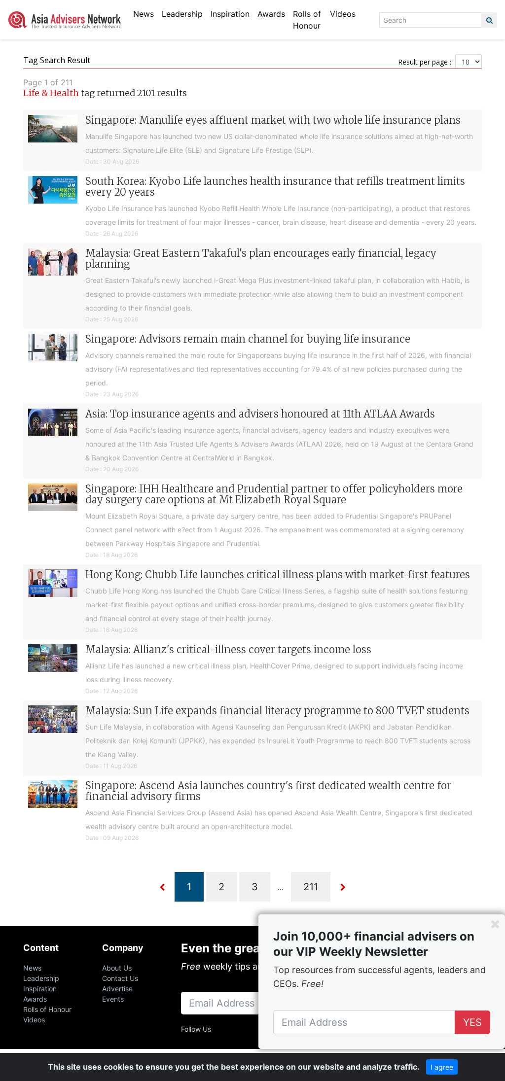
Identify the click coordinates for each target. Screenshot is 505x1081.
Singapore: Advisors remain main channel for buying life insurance (247, 339)
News (143, 14)
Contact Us (120, 978)
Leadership (182, 14)
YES (472, 1022)
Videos (343, 14)
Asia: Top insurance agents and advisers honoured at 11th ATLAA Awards (260, 414)
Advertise (117, 988)
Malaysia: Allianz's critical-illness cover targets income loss (228, 649)
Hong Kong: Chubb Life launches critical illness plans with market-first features (277, 574)
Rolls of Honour (307, 20)
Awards (271, 14)
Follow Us (196, 1029)
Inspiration (230, 14)
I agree (442, 1067)
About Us (117, 968)
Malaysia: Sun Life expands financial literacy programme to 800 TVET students (277, 710)
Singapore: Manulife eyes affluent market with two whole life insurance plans (273, 120)
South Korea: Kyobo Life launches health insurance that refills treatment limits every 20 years (275, 186)
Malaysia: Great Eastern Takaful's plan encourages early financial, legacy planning (260, 258)
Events (113, 999)
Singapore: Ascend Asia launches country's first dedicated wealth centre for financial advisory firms (268, 790)
